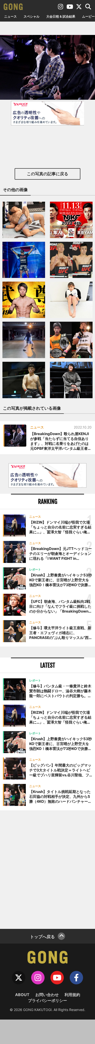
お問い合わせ (47, 994)
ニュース (10, 16)
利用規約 (72, 994)
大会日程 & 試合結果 (60, 16)
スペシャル (31, 16)
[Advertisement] (47, 869)
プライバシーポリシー (47, 1000)
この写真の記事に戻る (47, 173)
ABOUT (22, 994)
